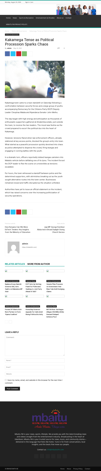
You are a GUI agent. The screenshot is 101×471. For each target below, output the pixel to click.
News (15, 18)
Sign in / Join (29, 2)
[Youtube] (94, 2)
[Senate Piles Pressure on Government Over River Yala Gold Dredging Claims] (55, 276)
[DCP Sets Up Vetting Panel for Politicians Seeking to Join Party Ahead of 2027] (35, 276)
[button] (93, 18)
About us (60, 18)
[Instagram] (82, 2)
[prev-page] (6, 321)
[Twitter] (88, 2)
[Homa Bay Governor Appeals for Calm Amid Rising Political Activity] (35, 301)
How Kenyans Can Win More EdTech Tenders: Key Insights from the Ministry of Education (17, 229)
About (69, 469)
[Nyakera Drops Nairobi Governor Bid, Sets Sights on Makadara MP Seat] (14, 276)
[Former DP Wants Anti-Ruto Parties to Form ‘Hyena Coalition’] (14, 301)
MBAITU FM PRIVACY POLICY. (16, 24)
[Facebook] (79, 2)
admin (9, 48)
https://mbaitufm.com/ (29, 247)
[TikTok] (85, 2)
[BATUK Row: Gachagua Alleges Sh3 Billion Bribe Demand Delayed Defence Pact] (55, 301)
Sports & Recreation (26, 18)
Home (8, 18)
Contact (68, 18)
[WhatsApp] (91, 2)
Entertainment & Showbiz (45, 18)
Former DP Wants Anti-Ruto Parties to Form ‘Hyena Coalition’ (13, 312)
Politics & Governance (19, 31)
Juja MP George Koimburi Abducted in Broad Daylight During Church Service (51, 229)
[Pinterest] (18, 53)
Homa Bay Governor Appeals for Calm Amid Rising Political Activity (34, 312)
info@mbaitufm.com (55, 449)
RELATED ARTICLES (15, 264)
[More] (30, 53)
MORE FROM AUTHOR (38, 264)
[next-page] (10, 321)
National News (30, 281)
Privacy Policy (78, 469)
